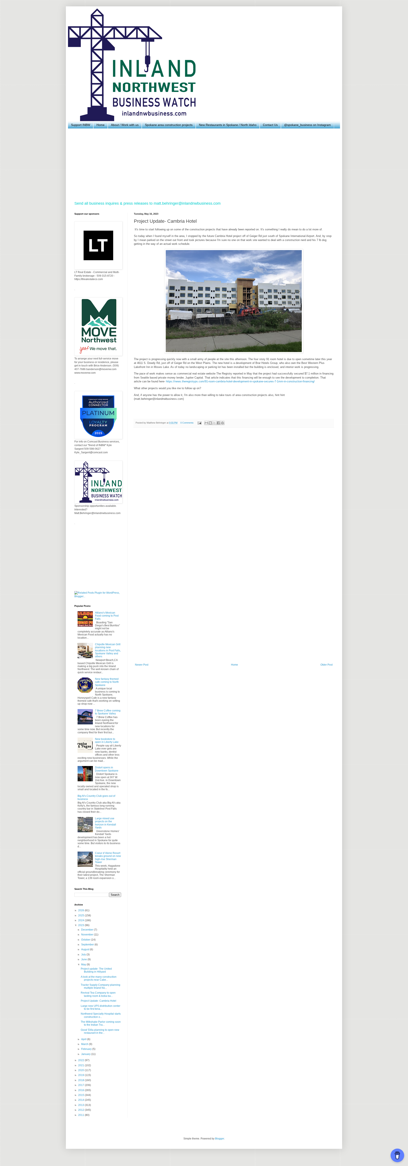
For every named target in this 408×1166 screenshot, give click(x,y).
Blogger (219, 1138)
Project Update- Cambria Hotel (98, 1000)
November (87, 934)
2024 (81, 920)
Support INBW (80, 125)
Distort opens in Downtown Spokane (106, 769)
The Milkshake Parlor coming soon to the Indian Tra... (101, 1023)
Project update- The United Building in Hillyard (96, 970)
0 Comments (187, 422)
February (86, 1049)
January (86, 1054)
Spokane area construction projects (169, 125)
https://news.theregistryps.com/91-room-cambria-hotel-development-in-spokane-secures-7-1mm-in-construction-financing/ (240, 381)
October (86, 939)
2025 (81, 915)
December (87, 929)
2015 (81, 1095)
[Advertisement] (201, 164)
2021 (81, 1065)
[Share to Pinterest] (222, 423)
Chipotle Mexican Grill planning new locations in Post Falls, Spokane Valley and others (108, 650)
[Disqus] (234, 489)
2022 (81, 1060)
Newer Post (141, 664)
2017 (81, 1085)
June (84, 959)
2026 (81, 910)
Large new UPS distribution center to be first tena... (100, 1007)
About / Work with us (125, 125)
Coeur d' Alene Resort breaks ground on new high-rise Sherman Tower (108, 858)
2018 (81, 1080)
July (83, 954)
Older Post (326, 664)
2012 (81, 1109)
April (84, 1039)
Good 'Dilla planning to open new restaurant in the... (100, 1031)
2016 (81, 1090)
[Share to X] (214, 423)
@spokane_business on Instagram (307, 125)
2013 (81, 1105)
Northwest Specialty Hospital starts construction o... (101, 1015)
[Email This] (206, 423)
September (88, 944)
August (85, 949)
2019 (81, 1075)
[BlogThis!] (210, 423)
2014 (81, 1099)
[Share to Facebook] (218, 423)
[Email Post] (199, 422)
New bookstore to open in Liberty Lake (107, 741)
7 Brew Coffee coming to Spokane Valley (107, 712)
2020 (81, 1070)
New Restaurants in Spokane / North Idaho (227, 125)
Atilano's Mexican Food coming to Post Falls (107, 615)
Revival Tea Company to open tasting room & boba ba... (98, 994)
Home (100, 125)
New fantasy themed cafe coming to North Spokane (107, 682)
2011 (81, 1115)
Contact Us (270, 125)
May (84, 964)
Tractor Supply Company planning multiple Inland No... (100, 986)
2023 (81, 925)
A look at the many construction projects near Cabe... (98, 978)
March (85, 1044)
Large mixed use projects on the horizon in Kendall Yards (105, 823)
